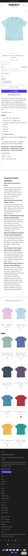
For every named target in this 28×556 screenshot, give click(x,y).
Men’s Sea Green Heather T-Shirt (20, 441)
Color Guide (4, 512)
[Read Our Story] (5, 468)
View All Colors (5, 498)
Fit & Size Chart (5, 153)
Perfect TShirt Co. (14, 53)
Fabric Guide (4, 507)
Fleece (3, 484)
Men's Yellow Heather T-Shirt (7, 441)
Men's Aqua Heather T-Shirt (7, 412)
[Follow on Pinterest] (12, 540)
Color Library (4, 510)
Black (2, 491)
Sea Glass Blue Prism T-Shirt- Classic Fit (7, 354)
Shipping (3, 524)
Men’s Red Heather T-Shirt (21, 412)
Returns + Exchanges (6, 527)
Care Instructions (5, 522)
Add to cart (14, 87)
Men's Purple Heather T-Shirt (21, 384)
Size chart (24, 66)
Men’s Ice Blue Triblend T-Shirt (21, 325)
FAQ (2, 532)
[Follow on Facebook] (2, 540)
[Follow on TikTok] (19, 540)
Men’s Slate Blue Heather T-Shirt (7, 384)
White (2, 493)
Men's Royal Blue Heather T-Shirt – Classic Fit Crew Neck (21, 354)
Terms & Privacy (5, 529)
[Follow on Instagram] (8, 540)
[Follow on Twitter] (5, 540)
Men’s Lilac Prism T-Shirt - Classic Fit (7, 325)
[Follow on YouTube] (15, 540)
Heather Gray (4, 495)
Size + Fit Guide (5, 519)
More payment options (14, 94)
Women (3, 481)
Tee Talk (3, 505)
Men (2, 479)
